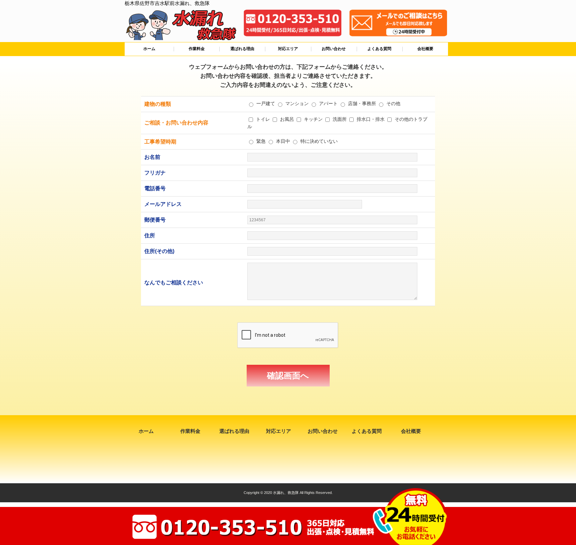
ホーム (149, 48)
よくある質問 (379, 48)
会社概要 (425, 48)
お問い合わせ (334, 48)
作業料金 (197, 48)
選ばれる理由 (242, 48)
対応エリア (288, 48)
